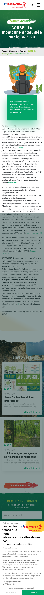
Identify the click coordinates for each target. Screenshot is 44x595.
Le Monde (19, 147)
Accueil (5, 51)
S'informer (13, 51)
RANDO (7, 389)
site (18, 304)
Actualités (22, 51)
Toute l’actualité (18, 485)
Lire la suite (30, 411)
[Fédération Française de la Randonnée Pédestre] (15, 5)
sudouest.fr (12, 182)
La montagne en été (34, 233)
